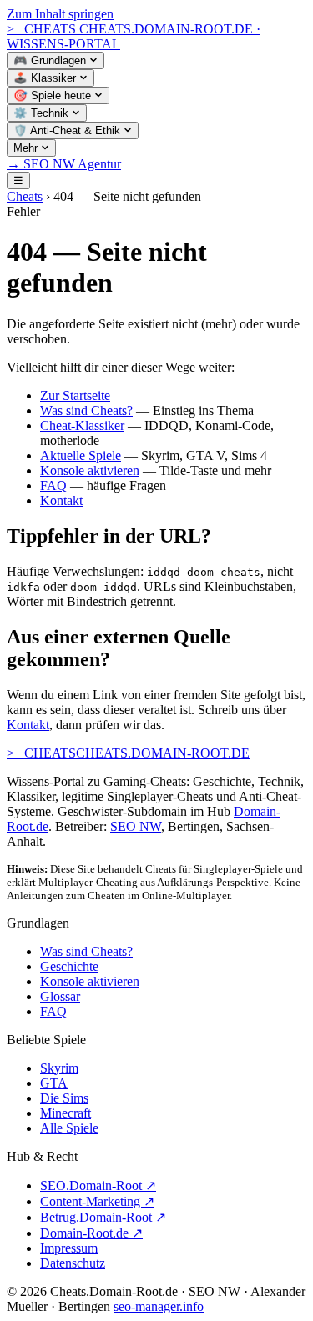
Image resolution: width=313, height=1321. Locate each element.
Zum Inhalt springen (60, 14)
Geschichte (69, 966)
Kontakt (61, 500)
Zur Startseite (75, 395)
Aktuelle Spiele (80, 455)
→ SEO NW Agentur (64, 164)
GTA (54, 1083)
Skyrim (59, 1068)
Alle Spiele (69, 1128)
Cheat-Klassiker (82, 425)
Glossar (60, 996)
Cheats (25, 196)
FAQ (53, 485)
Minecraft (65, 1113)
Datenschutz (72, 1263)
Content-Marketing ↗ (97, 1201)
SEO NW (135, 826)
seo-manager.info (159, 1306)
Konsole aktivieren (89, 470)
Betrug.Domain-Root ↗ (103, 1217)
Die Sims (64, 1098)
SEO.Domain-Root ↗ (98, 1185)
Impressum (69, 1248)
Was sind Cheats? (86, 410)
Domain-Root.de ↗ (91, 1233)
